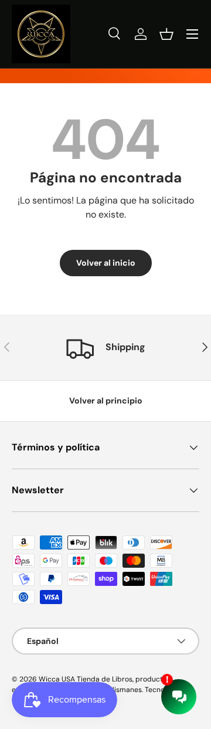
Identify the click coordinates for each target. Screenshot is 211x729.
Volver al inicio (105, 262)
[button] (166, 34)
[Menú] (192, 34)
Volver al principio (105, 400)
